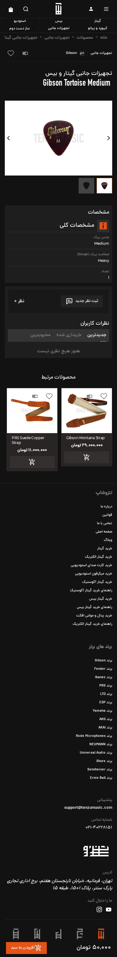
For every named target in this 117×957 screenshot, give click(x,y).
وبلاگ (108, 540)
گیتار (97, 21)
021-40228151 (99, 828)
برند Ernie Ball (101, 778)
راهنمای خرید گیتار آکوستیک (91, 590)
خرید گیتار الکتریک (98, 557)
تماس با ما (104, 523)
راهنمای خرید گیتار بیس (94, 607)
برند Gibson (103, 660)
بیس (58, 21)
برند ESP (105, 702)
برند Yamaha (102, 711)
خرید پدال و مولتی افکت (94, 616)
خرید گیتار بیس (100, 599)
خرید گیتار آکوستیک (97, 582)
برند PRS (105, 686)
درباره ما (106, 507)
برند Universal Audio (96, 753)
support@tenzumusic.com (88, 808)
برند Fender (103, 669)
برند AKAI (105, 728)
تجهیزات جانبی (59, 28)
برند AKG (105, 719)
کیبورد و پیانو (97, 28)
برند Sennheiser (99, 769)
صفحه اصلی (104, 532)
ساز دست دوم (19, 28)
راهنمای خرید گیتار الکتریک (92, 624)
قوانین (107, 515)
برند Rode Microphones (94, 736)
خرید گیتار (104, 548)
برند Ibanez (103, 677)
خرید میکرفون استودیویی (93, 574)
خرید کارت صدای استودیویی (91, 565)
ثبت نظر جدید (86, 301)
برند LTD (106, 694)
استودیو (20, 21)
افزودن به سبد (23, 948)
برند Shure (104, 761)
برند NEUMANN (100, 744)
